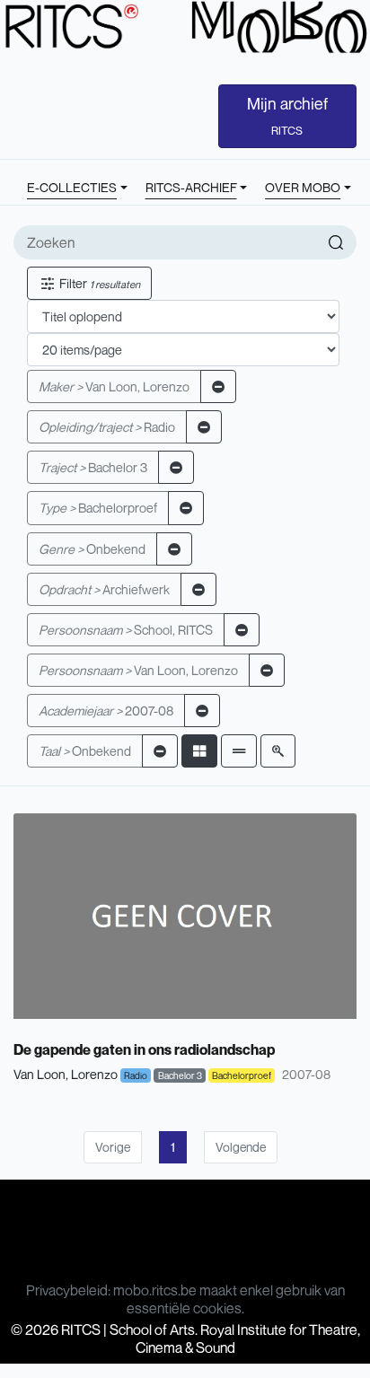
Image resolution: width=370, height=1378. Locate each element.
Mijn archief (287, 115)
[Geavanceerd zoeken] (277, 751)
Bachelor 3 (93, 467)
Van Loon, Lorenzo (114, 386)
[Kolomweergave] (199, 751)
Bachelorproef (98, 507)
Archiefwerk (104, 589)
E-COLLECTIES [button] (72, 187)
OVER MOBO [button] (302, 187)
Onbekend (92, 549)
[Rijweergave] (239, 751)
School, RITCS (126, 629)
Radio (107, 426)
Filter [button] (98, 283)
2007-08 (106, 710)
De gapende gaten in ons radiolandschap (144, 1049)
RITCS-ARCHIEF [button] (191, 187)
